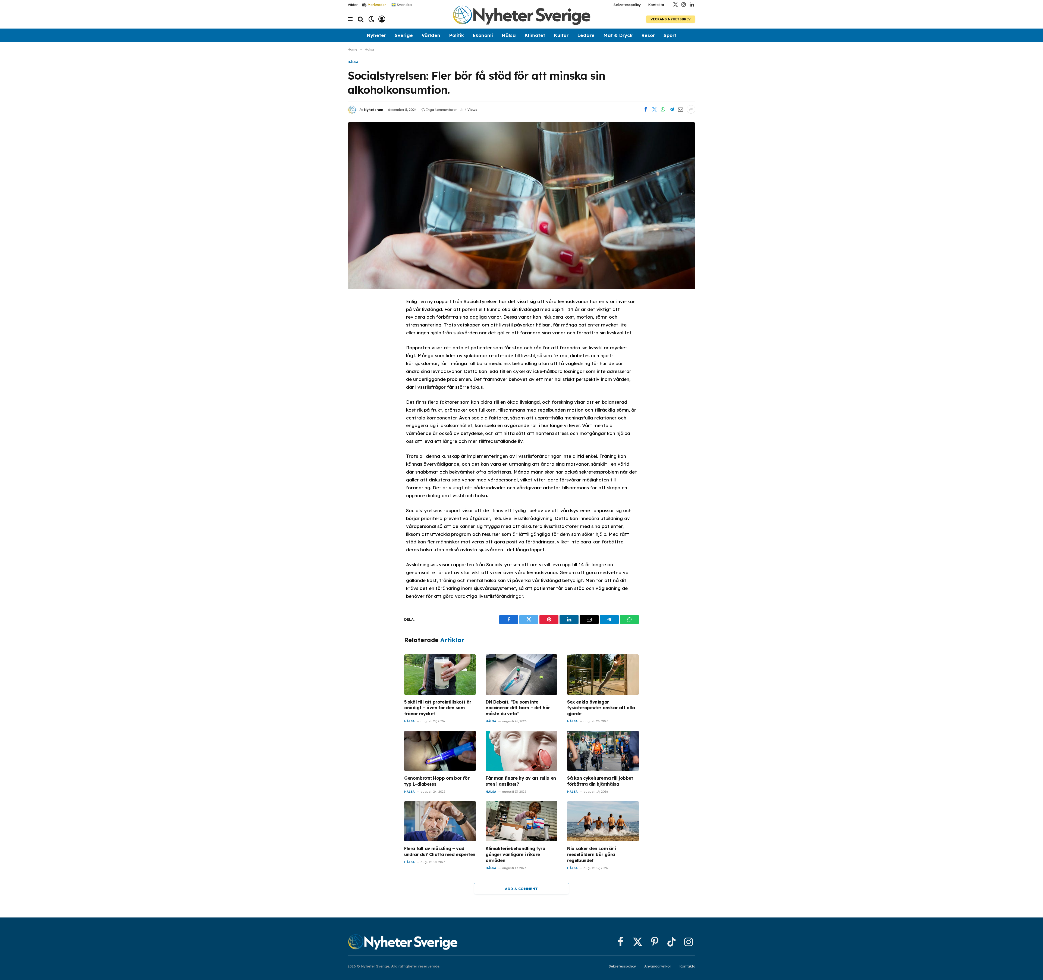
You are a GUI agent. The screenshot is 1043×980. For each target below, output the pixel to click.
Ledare (586, 35)
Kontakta (656, 4)
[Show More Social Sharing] (691, 109)
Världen (431, 35)
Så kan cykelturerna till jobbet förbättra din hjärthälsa (600, 781)
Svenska (404, 4)
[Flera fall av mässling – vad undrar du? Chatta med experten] (440, 821)
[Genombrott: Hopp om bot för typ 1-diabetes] (440, 751)
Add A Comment (521, 888)
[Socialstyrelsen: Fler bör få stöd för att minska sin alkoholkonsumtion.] (521, 205)
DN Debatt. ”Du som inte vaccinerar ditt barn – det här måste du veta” (518, 708)
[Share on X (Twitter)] (654, 109)
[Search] (361, 19)
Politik (456, 35)
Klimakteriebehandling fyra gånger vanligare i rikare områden (515, 854)
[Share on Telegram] (672, 109)
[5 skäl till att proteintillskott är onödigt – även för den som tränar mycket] (440, 674)
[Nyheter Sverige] (521, 19)
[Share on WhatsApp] (663, 109)
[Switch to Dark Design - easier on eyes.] (371, 19)
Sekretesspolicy (627, 4)
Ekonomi (483, 35)
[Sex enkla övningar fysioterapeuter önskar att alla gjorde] (603, 674)
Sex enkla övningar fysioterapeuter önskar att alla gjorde (601, 708)
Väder (353, 4)
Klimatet (534, 35)
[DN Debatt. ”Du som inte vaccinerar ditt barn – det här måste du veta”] (521, 674)
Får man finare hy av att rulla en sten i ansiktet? (521, 781)
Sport (670, 35)
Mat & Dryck (618, 35)
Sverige (404, 35)
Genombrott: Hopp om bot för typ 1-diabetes (436, 781)
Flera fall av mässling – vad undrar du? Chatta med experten (439, 851)
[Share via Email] (680, 109)
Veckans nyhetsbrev (671, 19)
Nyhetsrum (373, 110)
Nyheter (376, 35)
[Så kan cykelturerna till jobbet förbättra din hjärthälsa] (603, 751)
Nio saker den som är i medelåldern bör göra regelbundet (591, 854)
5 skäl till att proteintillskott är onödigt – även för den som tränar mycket (437, 708)
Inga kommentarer (441, 110)
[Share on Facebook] (646, 109)
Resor (648, 35)
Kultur (561, 35)
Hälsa (509, 35)
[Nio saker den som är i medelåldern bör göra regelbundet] (603, 821)
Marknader (376, 4)
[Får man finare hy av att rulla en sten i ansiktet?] (521, 751)
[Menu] (350, 19)
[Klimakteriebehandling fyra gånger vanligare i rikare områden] (521, 821)
